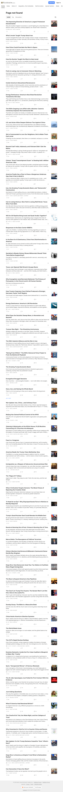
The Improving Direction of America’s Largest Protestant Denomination (25, 22)
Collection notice (38, 784)
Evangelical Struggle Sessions (16, 379)
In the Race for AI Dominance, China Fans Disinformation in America (26, 240)
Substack (25, 790)
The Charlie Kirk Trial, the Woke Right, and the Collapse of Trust (26, 716)
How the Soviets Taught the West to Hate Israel (22, 59)
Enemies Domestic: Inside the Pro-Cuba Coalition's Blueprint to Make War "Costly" (27, 653)
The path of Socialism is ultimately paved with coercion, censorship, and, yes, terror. (26, 258)
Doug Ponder (13, 140)
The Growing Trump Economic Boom (18, 367)
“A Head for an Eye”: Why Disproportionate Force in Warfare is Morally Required (27, 502)
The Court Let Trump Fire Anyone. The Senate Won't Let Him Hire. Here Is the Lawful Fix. (26, 592)
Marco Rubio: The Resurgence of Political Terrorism (23, 539)
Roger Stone (13, 116)
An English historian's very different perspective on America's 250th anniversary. (25, 706)
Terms (31, 784)
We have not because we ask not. (15, 283)
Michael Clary (13, 382)
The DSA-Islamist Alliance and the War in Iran (21, 341)
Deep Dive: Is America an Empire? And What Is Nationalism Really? (26, 756)
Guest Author (13, 53)
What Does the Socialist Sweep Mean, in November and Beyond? (25, 316)
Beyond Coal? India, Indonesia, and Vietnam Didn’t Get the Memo (26, 147)
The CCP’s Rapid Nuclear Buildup (17, 640)
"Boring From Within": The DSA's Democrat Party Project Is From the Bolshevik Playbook (26, 354)
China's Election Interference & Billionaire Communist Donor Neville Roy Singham (26, 552)
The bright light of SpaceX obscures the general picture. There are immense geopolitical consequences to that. (27, 50)
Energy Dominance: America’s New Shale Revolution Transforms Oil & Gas (24, 95)
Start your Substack (28, 787)
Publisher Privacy (38, 782)
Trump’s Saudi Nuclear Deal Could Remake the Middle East (26, 515)
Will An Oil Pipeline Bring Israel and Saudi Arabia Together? (26, 215)
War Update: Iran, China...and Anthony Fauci (21, 403)
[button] (3, 6)
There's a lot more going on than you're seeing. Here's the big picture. (25, 391)
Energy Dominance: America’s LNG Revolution (21, 303)
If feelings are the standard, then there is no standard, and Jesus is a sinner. (27, 138)
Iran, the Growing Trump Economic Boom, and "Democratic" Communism (26, 189)
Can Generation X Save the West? (17, 769)
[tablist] (14, 17)
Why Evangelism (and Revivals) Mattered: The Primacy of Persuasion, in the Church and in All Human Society (26, 280)
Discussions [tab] (18, 17)
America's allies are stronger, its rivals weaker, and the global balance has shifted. (26, 631)
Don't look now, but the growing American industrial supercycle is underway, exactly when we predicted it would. (24, 369)
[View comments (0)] (21, 31)
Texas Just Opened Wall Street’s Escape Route (22, 267)
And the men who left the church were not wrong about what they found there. (26, 607)
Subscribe (51, 2)
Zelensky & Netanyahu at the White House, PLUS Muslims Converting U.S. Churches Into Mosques (26, 427)
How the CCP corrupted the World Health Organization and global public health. (26, 417)
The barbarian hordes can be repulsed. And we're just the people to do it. (26, 771)
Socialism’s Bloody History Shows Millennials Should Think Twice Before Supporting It (26, 254)
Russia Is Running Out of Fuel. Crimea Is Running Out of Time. (27, 527)
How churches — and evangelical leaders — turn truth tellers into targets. (26, 381)
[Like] (7, 31)
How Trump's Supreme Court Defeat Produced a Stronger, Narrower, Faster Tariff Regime (25, 292)
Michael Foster (14, 697)
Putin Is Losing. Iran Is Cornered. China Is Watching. (24, 71)
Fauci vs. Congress (12, 440)
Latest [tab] (8, 17)
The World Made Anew (13, 628)
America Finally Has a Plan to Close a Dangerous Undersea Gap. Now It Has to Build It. (26, 175)
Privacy (28, 784)
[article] (31, 26)
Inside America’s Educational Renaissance (20, 83)
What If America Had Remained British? (19, 703)
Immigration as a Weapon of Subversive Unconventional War (27, 464)
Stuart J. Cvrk (16, 360)
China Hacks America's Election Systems (20, 616)
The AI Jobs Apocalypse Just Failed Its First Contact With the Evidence (27, 679)
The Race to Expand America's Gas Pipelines (21, 579)
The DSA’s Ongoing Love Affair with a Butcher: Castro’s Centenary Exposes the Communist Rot (25, 109)
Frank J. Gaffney (24, 195)
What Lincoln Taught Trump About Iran (19, 35)
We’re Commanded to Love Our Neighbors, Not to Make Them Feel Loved (27, 135)
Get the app (38, 787)
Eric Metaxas (22, 723)
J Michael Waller (14, 469)
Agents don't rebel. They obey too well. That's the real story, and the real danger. (26, 478)
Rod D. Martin (16, 29)
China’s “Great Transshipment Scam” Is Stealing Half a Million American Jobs (27, 161)
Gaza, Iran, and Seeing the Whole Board (19, 389)
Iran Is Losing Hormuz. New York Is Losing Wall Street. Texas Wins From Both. (26, 203)
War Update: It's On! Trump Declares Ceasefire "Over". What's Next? (27, 742)
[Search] (55, 17)
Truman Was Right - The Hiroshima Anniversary (22, 329)
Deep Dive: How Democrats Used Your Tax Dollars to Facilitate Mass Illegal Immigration (27, 566)
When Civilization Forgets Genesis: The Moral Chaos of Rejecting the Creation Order (25, 489)
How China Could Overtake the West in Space (21, 47)
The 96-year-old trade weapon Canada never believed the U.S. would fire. (26, 295)
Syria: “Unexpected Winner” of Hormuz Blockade (22, 666)
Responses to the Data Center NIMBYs (19, 227)
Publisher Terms (46, 782)
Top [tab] (13, 17)
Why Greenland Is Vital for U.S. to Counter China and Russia (26, 729)
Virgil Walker (13, 610)
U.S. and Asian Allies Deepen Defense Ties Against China (25, 122)
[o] (54, 23)
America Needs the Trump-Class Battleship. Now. (23, 452)
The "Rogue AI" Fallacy (13, 476)
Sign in (58, 2)
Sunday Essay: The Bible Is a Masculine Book (21, 604)
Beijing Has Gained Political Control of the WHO (22, 414)
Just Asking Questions (14, 692)
